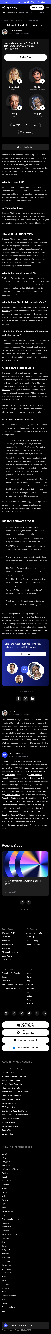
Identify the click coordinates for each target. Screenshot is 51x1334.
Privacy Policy (7, 1330)
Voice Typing (26, 45)
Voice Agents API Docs (12, 988)
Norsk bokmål (8, 1211)
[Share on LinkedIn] (32, 699)
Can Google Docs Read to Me (14, 1111)
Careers (29, 984)
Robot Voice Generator (11, 1095)
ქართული (6, 1265)
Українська (6, 1227)
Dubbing (30, 937)
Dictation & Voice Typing (12, 1069)
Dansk (4, 1177)
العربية (4, 1154)
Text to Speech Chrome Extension (16, 1115)
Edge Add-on (7, 956)
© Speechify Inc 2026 (23, 1330)
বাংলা (3, 1299)
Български (6, 1261)
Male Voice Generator (11, 1088)
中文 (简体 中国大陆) (10, 1169)
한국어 (5, 1207)
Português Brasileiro (10, 1219)
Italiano (5, 1200)
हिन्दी (3, 1196)
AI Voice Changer (9, 1103)
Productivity (12, 13)
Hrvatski (5, 1280)
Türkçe (5, 1246)
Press (28, 1000)
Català (4, 1303)
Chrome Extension (10, 952)
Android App (7, 937)
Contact (29, 977)
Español (5, 1230)
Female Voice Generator (12, 1084)
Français (5, 1184)
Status (29, 996)
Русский (5, 1223)
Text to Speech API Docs (12, 984)
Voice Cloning (32, 940)
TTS (35, 461)
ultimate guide (12, 613)
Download (6, 960)
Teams (4, 977)
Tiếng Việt (6, 1250)
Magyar (5, 1158)
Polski (4, 1215)
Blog (28, 981)
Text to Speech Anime (11, 1099)
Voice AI (24, 43)
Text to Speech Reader (11, 1080)
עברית (4, 1292)
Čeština (5, 1173)
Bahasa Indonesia (9, 1296)
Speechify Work (33, 944)
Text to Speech (11, 45)
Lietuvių (5, 1288)
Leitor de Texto (8, 1134)
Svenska (5, 1238)
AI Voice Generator (34, 933)
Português (6, 1257)
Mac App (6, 940)
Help (28, 992)
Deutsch (5, 1192)
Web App (6, 948)
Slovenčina (6, 1269)
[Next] (28, 902)
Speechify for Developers (13, 973)
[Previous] (22, 902)
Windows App (8, 944)
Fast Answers (11, 48)
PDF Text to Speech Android (14, 1076)
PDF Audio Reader (10, 1107)
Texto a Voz (6, 1130)
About (29, 973)
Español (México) (9, 1234)
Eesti (4, 1276)
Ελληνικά (5, 1284)
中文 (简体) (6, 1162)
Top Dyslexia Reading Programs (15, 1092)
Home (4, 13)
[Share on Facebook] (18, 699)
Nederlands (7, 1181)
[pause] (6, 1325)
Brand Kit (30, 1004)
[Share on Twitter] (25, 699)
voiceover (6, 389)
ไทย (3, 1242)
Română (5, 1253)
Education (6, 981)
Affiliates (30, 988)
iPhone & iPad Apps (10, 933)
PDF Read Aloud (9, 1122)
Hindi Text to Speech (10, 1118)
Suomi (4, 1188)
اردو (3, 1311)
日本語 (5, 1204)
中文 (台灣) (6, 1165)
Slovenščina (7, 1273)
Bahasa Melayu (8, 1307)
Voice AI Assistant (9, 1073)
